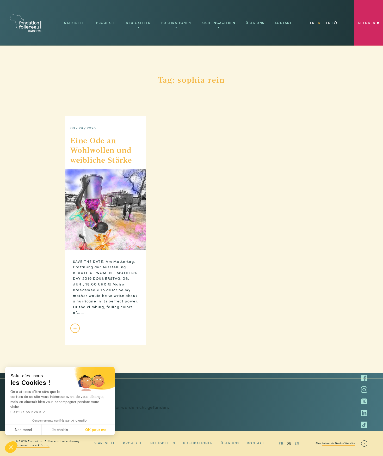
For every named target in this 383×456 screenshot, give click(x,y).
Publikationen (176, 23)
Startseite (74, 23)
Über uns (255, 23)
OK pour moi (96, 430)
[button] (11, 447)
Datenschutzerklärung (33, 445)
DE (320, 23)
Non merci (23, 430)
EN (328, 23)
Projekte (106, 23)
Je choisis (60, 430)
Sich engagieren (219, 23)
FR (312, 23)
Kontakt (283, 23)
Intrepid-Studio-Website (338, 443)
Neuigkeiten (138, 23)
